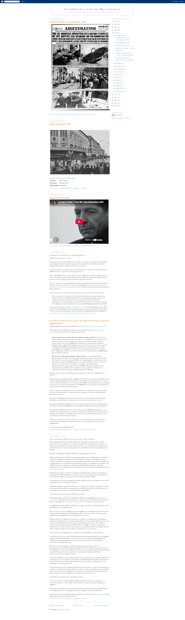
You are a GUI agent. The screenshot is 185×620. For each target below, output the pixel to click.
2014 (115, 27)
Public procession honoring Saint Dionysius (62, 178)
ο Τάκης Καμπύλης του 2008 (79, 307)
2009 (115, 100)
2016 (115, 22)
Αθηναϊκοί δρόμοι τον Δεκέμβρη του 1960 (67, 21)
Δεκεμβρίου (119, 35)
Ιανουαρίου (119, 91)
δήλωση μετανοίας (55, 469)
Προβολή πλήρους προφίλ (121, 118)
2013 (115, 30)
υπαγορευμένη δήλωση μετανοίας (75, 502)
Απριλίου (119, 83)
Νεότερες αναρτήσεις (56, 605)
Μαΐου (118, 80)
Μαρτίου (119, 86)
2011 (115, 95)
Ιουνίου (118, 77)
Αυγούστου (119, 72)
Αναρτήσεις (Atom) (64, 609)
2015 (115, 24)
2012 (115, 33)
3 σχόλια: (84, 598)
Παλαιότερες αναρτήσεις (102, 605)
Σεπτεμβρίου (120, 69)
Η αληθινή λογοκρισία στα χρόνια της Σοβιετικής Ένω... (125, 54)
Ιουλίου (118, 75)
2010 (115, 97)
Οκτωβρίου (119, 66)
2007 (115, 106)
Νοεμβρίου (119, 63)
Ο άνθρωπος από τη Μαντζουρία (92, 9)
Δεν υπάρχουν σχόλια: (88, 114)
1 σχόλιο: (83, 188)
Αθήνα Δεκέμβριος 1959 (60, 124)
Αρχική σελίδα (78, 605)
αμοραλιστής (101, 594)
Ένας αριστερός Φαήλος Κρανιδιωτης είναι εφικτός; (72, 439)
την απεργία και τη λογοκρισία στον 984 (94, 326)
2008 (115, 103)
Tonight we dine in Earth (59, 197)
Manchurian (118, 115)
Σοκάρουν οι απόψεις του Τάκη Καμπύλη (67, 255)
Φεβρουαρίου (120, 88)
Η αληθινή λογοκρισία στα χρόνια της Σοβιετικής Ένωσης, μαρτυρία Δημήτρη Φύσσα (79, 322)
